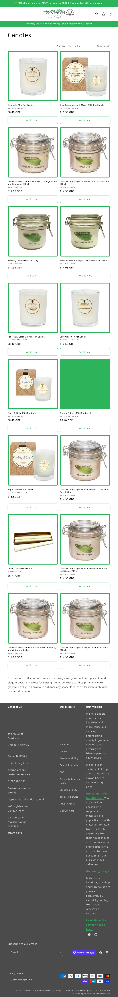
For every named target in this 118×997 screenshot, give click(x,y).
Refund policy (71, 990)
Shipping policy (82, 993)
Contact (64, 751)
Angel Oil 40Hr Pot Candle (20, 489)
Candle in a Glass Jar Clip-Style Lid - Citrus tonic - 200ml (84, 648)
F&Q (62, 772)
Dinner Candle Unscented (20, 568)
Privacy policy (86, 990)
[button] (6, 14)
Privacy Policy (67, 803)
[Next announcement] (112, 3)
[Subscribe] (59, 952)
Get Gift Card (67, 810)
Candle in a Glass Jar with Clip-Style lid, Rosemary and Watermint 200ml (32, 648)
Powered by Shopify (52, 990)
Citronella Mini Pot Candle (21, 105)
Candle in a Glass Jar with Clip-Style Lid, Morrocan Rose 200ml (84, 490)
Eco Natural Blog (69, 758)
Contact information (101, 993)
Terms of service (103, 990)
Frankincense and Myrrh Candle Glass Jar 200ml (83, 260)
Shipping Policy (68, 789)
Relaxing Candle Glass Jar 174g (23, 260)
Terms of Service (69, 796)
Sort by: (61, 45)
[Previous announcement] (6, 3)
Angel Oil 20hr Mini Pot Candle (23, 413)
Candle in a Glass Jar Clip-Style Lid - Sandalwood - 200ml (84, 182)
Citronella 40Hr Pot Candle (73, 337)
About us (65, 744)
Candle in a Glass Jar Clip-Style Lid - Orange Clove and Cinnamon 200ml (32, 182)
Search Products (69, 765)
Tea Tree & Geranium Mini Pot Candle (26, 337)
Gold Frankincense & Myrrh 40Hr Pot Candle (82, 105)
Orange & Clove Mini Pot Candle (76, 413)
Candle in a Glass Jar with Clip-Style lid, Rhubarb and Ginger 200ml (84, 569)
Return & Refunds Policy (70, 781)
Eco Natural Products (33, 990)
